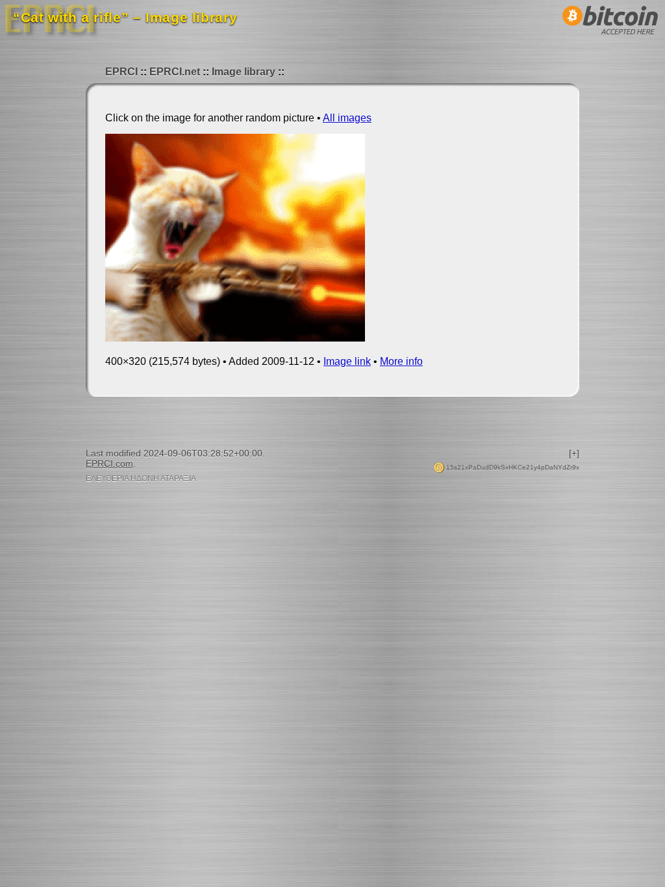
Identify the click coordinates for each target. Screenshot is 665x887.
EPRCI (121, 71)
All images (347, 117)
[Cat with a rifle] (235, 338)
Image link (347, 361)
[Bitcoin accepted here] (610, 38)
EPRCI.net (174, 71)
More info (401, 361)
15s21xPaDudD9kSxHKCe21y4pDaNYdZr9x (511, 467)
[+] (574, 453)
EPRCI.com (109, 463)
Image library (243, 71)
